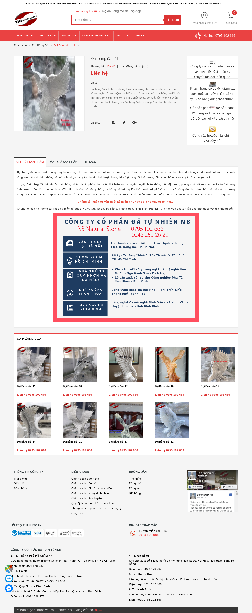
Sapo (98, 610)
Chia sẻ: (95, 122)
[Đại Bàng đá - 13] (126, 420)
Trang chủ (26, 35)
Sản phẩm (68, 35)
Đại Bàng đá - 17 (118, 386)
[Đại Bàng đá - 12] (172, 420)
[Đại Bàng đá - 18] (80, 364)
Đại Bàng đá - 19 (26, 386)
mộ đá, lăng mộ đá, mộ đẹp (121, 11)
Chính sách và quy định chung (91, 493)
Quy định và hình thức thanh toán (93, 503)
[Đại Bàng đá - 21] (80, 420)
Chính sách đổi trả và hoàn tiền (91, 488)
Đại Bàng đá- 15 (210, 386)
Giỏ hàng (135, 493)
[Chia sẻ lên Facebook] (114, 122)
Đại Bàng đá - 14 (26, 441)
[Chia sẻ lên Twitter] (124, 122)
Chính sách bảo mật (84, 483)
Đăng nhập (198, 22)
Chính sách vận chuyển (86, 498)
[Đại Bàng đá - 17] (126, 364)
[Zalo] (9, 578)
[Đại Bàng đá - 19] (34, 364)
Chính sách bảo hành (85, 478)
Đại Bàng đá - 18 (72, 386)
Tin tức (122, 35)
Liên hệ (139, 35)
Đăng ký (212, 22)
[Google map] (9, 569)
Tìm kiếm (135, 478)
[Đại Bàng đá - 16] (172, 364)
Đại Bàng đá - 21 (72, 441)
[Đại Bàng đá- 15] (218, 364)
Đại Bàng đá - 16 (164, 386)
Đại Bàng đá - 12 (164, 441)
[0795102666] (9, 588)
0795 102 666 (149, 535)
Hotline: (219, 35)
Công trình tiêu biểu (96, 35)
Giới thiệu (47, 35)
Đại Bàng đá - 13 (118, 441)
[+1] (134, 122)
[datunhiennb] (40, 18)
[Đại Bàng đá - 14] (34, 420)
